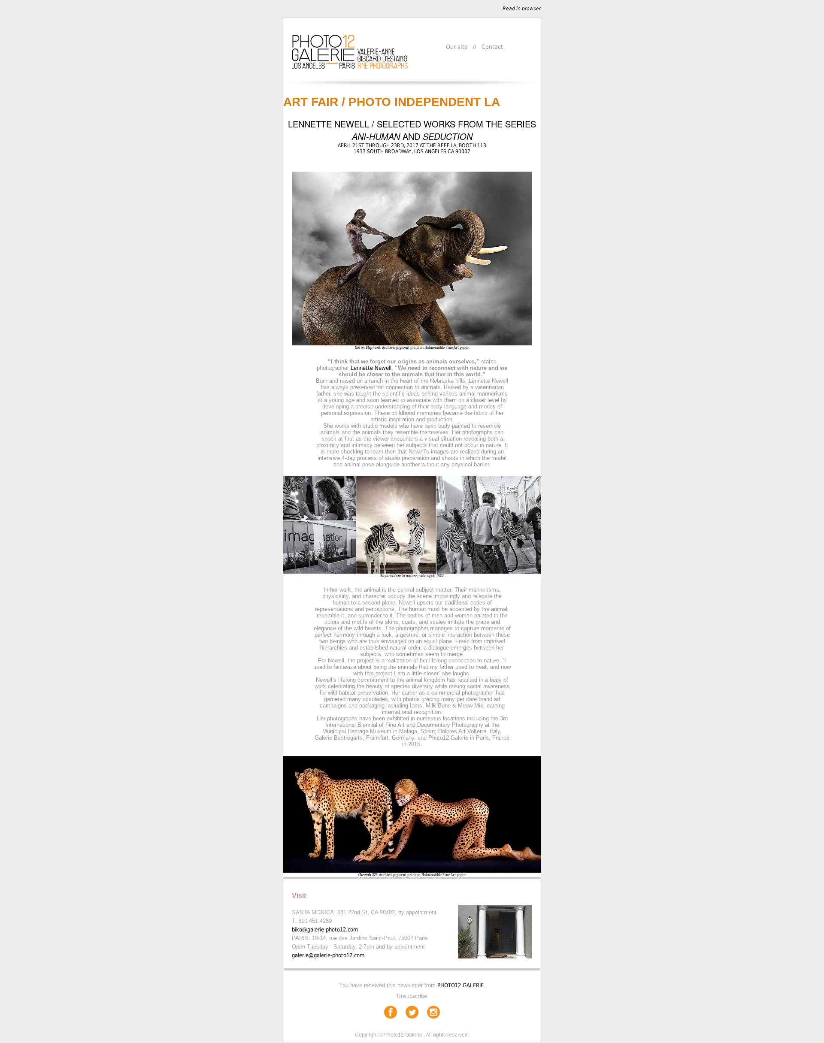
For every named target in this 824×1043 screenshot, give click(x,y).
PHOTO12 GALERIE (460, 985)
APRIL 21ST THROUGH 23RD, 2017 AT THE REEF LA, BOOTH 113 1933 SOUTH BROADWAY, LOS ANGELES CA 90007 (412, 148)
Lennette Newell (371, 368)
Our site (457, 46)
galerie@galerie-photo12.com (328, 955)
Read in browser (522, 9)
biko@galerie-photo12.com (325, 929)
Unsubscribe (412, 996)
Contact (492, 46)
